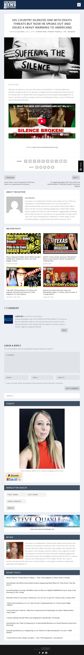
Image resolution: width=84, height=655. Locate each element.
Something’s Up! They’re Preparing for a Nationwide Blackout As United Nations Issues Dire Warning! (41, 624)
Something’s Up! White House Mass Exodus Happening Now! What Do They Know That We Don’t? (40, 584)
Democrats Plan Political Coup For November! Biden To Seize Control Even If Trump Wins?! (60, 292)
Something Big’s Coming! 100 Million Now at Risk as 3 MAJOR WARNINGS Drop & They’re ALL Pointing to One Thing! (41, 591)
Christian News (41, 32)
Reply (64, 330)
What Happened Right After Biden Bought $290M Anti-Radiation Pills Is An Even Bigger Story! (23, 259)
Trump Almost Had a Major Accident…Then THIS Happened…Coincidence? (34, 638)
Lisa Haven (20, 32)
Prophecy (58, 32)
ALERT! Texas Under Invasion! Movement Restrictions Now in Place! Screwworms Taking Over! (59, 259)
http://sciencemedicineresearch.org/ (45, 147)
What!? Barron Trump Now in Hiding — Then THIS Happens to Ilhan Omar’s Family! (38, 578)
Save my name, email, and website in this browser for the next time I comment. (35, 383)
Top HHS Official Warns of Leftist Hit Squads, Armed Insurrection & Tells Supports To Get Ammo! (21, 292)
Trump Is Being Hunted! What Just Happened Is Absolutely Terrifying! (33, 618)
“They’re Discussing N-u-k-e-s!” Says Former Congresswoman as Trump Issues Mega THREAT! (38, 604)
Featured (51, 32)
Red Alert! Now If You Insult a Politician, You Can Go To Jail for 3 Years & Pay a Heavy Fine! (41, 598)
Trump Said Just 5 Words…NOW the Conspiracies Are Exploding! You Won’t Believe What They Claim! (40, 611)
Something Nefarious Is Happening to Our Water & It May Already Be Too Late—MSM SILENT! (39, 631)
